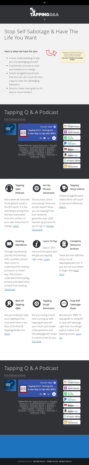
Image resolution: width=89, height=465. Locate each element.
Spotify (50, 147)
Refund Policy (39, 461)
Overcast (51, 154)
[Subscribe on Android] (72, 127)
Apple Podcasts (40, 145)
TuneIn (31, 154)
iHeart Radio (28, 152)
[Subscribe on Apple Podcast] (72, 133)
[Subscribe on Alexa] (72, 161)
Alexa (49, 152)
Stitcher (22, 154)
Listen (16, 226)
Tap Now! (36, 341)
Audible (50, 150)
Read (7, 333)
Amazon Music (37, 150)
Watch (62, 207)
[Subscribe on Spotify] (72, 139)
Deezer (40, 154)
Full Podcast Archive (14, 119)
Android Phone (37, 147)
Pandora (24, 150)
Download (9, 289)
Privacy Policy (65, 461)
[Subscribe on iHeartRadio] (72, 150)
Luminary (34, 156)
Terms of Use (52, 461)
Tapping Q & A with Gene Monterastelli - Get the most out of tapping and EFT (44, 11)
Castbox (40, 152)
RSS (43, 156)
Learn (47, 259)
